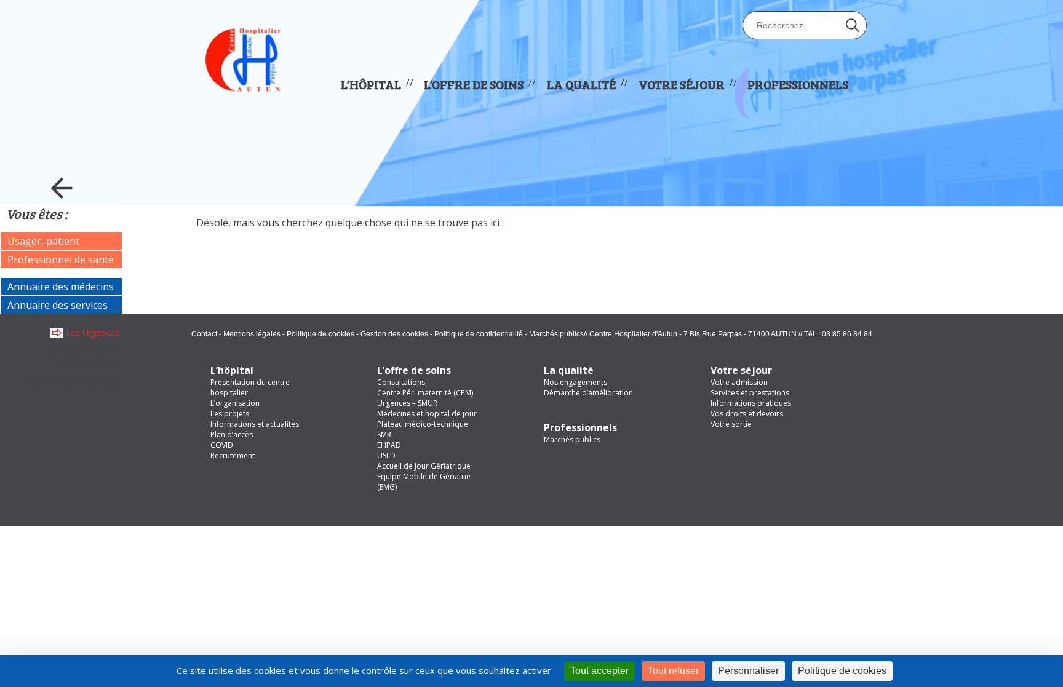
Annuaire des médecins (60, 286)
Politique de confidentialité (478, 334)
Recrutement (232, 455)
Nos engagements (575, 382)
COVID (221, 445)
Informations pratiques (751, 403)
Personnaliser (748, 670)
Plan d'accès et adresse (73, 381)
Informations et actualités (254, 424)
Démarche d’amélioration (588, 392)
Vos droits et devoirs (747, 413)
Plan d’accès (231, 434)
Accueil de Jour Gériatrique (424, 466)
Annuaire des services (57, 305)
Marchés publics (556, 334)
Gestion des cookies (394, 334)
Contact (204, 334)
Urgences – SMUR (407, 403)
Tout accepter (599, 670)
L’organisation (235, 403)
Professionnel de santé (60, 259)
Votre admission (739, 382)
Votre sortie (731, 424)
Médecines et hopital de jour (427, 413)
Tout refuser (673, 670)
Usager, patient (43, 241)
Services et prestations (750, 392)
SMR (384, 434)
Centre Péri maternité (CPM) (425, 392)
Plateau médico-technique (422, 424)
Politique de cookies (320, 334)
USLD (386, 455)
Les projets (229, 413)
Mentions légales (252, 334)
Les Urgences (93, 332)
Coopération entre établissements (83, 357)
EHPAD (389, 445)
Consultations (401, 382)
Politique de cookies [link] (842, 670)
